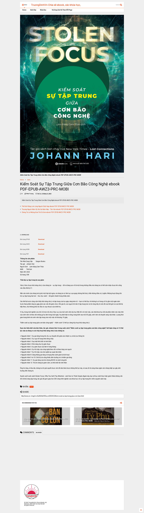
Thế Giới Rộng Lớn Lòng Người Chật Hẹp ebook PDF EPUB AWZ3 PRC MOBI (48, 206)
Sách (28, 180)
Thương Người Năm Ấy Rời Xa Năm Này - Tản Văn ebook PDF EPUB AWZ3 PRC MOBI (51, 209)
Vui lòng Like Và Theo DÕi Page (62, 10)
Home (24, 10)
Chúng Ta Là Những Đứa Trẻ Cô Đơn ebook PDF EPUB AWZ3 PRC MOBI (46, 212)
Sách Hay (33, 10)
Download (41, 239)
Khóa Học (43, 10)
